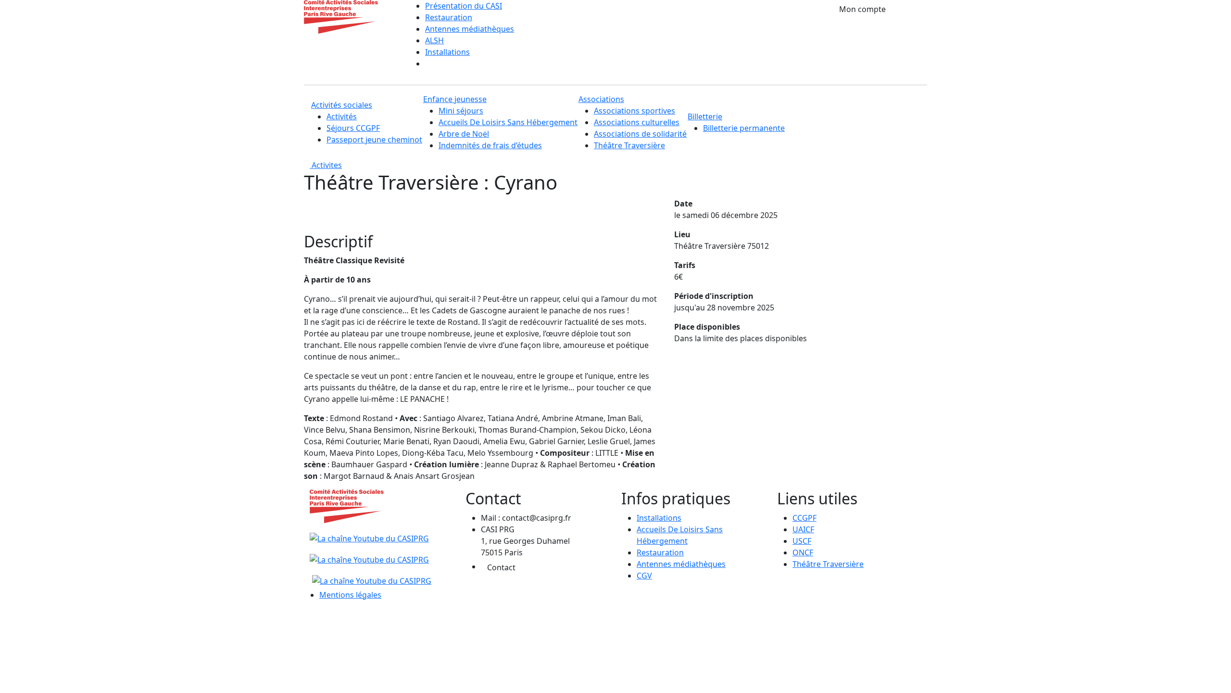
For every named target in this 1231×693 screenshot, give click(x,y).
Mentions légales (350, 595)
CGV (644, 575)
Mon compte (862, 9)
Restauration (448, 17)
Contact (501, 567)
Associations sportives (634, 110)
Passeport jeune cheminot (374, 139)
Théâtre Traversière (629, 145)
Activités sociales (341, 105)
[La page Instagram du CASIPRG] (370, 575)
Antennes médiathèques (469, 29)
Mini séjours (461, 110)
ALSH (434, 40)
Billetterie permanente (744, 128)
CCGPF (804, 518)
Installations (447, 52)
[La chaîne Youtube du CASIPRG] (370, 533)
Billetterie (705, 116)
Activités (342, 116)
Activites (326, 165)
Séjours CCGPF (353, 128)
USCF (801, 541)
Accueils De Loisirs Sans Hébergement (508, 122)
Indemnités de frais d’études (490, 145)
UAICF (803, 529)
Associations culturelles (636, 122)
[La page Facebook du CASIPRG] (369, 554)
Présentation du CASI (463, 5)
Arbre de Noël (464, 133)
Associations (601, 99)
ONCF (802, 552)
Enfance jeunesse (455, 99)
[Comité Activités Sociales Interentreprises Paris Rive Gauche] (341, 16)
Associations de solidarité (640, 133)
